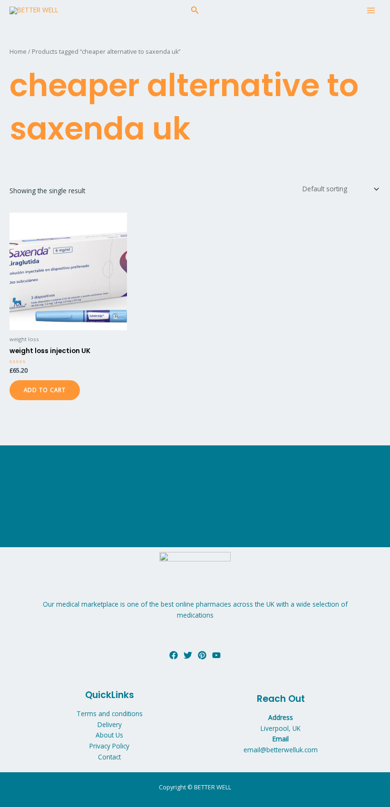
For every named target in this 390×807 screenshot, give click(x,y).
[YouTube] (216, 655)
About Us (109, 734)
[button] (195, 10)
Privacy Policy (109, 745)
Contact (109, 756)
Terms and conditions (110, 713)
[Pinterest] (202, 655)
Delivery (110, 724)
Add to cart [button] (45, 390)
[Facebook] (173, 655)
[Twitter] (188, 655)
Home (18, 52)
